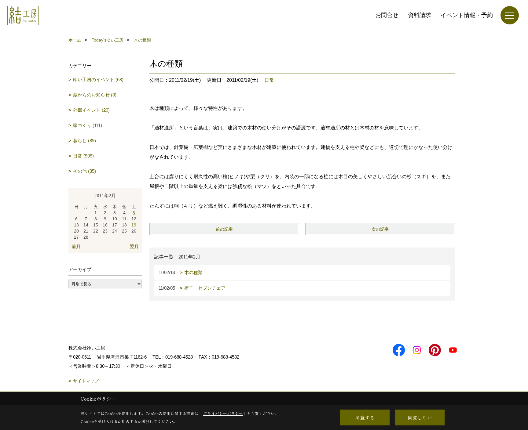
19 (133, 224)
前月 (76, 246)
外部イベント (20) (91, 110)
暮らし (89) (84, 140)
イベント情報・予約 (467, 15)
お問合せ (386, 15)
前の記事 (224, 229)
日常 (269, 80)
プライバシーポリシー (223, 413)
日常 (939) (83, 155)
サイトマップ (86, 380)
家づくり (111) (87, 125)
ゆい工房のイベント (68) (98, 79)
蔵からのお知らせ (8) (94, 94)
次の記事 (380, 229)
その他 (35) (84, 171)
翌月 (134, 246)
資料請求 (419, 15)
